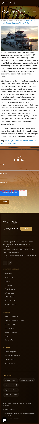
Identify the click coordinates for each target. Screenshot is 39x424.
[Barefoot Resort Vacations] (11, 221)
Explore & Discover (11, 316)
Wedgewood (9, 293)
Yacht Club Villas (11, 301)
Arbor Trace (9, 277)
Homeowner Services (12, 355)
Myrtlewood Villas (11, 390)
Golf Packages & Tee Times (14, 320)
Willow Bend (9, 297)
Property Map (10, 324)
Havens (7, 281)
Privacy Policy (15, 419)
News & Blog (9, 328)
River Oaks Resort (11, 395)
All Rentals (8, 273)
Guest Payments (11, 332)
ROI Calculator (10, 363)
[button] (35, 11)
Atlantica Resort (10, 380)
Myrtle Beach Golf (11, 385)
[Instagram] (10, 263)
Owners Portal (10, 359)
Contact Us (9, 340)
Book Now (26, 229)
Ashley (26, 20)
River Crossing (10, 289)
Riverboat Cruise (26, 140)
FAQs (7, 336)
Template (15, 23)
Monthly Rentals (10, 305)
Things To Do (24, 23)
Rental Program (10, 352)
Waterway (12, 143)
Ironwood (8, 285)
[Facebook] (5, 263)
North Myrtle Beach (12, 140)
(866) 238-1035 (12, 229)
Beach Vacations (27, 380)
